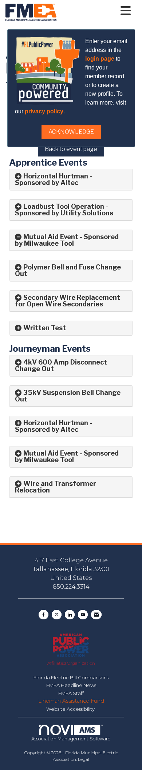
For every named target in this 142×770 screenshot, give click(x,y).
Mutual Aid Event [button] (50, 237)
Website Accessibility (71, 709)
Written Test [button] (45, 328)
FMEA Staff (71, 693)
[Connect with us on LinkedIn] (70, 614)
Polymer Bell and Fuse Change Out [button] (68, 270)
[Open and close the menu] (95, 11)
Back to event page (71, 149)
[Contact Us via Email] (96, 614)
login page (99, 59)
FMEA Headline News (71, 685)
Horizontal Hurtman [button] (55, 176)
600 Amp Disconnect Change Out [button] (61, 365)
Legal (83, 759)
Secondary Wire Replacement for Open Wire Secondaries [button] (67, 301)
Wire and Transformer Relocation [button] (55, 487)
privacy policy (44, 111)
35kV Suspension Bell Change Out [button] (68, 396)
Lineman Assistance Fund (71, 701)
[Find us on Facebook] (43, 614)
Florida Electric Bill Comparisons (71, 677)
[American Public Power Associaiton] (71, 644)
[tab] (71, 179)
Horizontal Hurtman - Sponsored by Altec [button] (53, 426)
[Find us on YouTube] (83, 614)
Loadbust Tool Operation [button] (63, 206)
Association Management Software (71, 738)
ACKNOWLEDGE (71, 131)
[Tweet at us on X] (57, 614)
